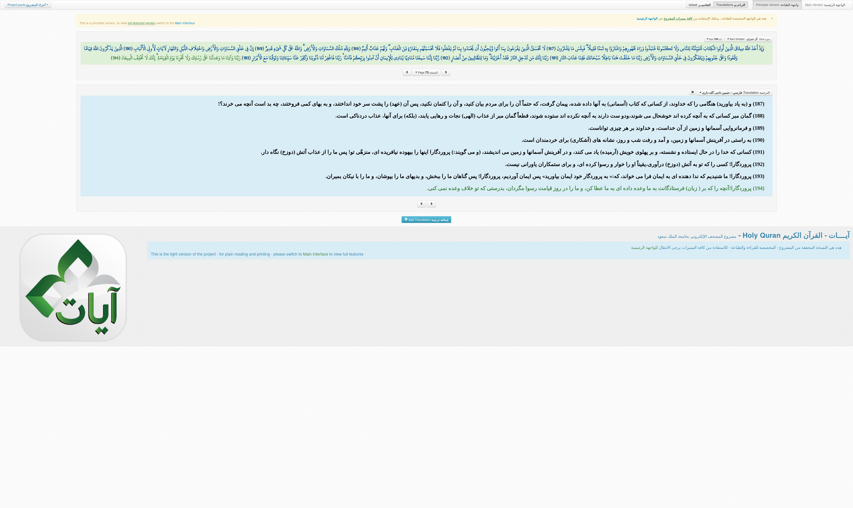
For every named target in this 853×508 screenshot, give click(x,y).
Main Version (825, 4)
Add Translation (428, 219)
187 (551, 48)
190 (128, 48)
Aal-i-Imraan (749, 39)
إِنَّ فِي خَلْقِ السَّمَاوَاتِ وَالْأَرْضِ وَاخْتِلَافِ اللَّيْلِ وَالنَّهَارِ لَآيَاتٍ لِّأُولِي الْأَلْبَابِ (194, 48)
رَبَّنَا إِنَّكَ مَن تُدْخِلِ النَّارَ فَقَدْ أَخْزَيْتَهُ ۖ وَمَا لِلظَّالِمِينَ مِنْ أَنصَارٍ (500, 58)
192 (445, 58)
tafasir (700, 4)
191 (554, 58)
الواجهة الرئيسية (647, 18)
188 (356, 48)
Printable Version (777, 4)
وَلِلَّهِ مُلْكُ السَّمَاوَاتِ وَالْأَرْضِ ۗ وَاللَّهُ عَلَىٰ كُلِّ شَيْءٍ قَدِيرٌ (307, 48)
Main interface (185, 23)
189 (259, 48)
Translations (730, 4)
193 (246, 58)
